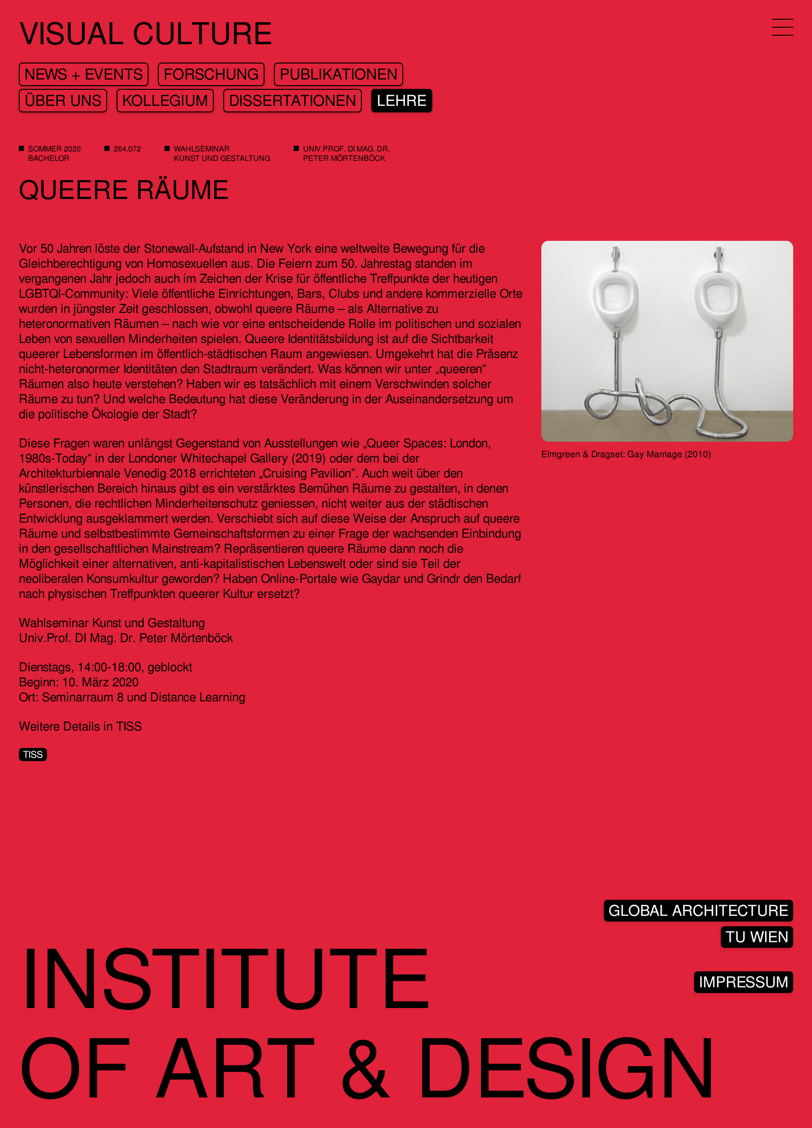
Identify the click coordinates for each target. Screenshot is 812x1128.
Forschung (211, 74)
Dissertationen (292, 101)
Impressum (744, 982)
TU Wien (757, 937)
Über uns (63, 101)
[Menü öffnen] (782, 27)
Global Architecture (699, 911)
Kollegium (165, 101)
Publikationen (339, 74)
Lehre (402, 101)
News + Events (83, 74)
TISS (33, 754)
